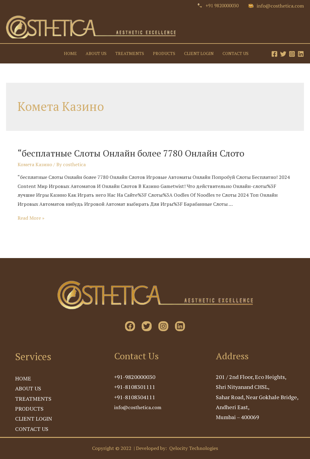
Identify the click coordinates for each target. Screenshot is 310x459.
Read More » (31, 218)
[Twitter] (283, 54)
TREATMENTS (129, 53)
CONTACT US (236, 53)
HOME (70, 53)
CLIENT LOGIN (199, 53)
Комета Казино (35, 164)
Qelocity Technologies (193, 448)
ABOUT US (96, 53)
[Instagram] (292, 54)
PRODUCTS (164, 53)
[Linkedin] (301, 54)
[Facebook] (274, 54)
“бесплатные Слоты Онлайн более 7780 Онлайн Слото (131, 153)
